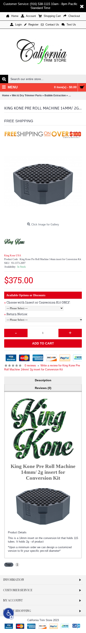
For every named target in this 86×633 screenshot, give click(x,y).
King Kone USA (12, 255)
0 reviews (30, 365)
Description (43, 380)
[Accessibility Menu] (8, 613)
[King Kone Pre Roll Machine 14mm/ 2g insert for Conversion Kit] (43, 182)
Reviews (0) (43, 388)
